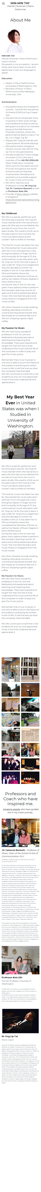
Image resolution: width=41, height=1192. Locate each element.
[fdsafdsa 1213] (30, 750)
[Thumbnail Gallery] (11, 669)
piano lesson (23, 194)
